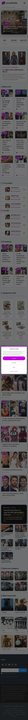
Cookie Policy (12, 371)
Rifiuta (14, 367)
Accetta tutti (14, 358)
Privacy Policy (16, 371)
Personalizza (14, 362)
